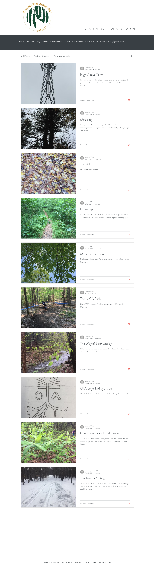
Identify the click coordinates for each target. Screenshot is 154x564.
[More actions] (129, 68)
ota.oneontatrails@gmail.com (110, 41)
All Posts (25, 56)
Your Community (62, 56)
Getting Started (41, 56)
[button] (131, 56)
